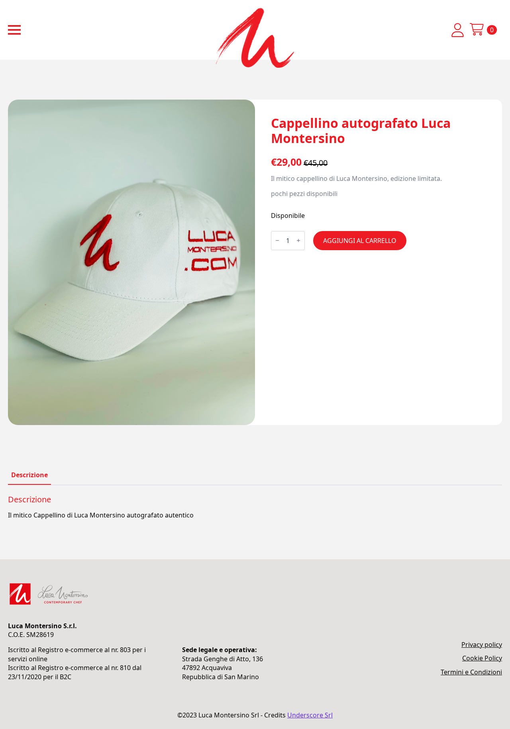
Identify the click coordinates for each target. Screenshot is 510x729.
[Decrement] (277, 240)
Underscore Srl (310, 715)
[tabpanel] (255, 507)
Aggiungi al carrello (359, 240)
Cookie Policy (482, 658)
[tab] (29, 475)
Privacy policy (481, 644)
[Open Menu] (14, 30)
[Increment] (298, 240)
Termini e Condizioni (471, 672)
